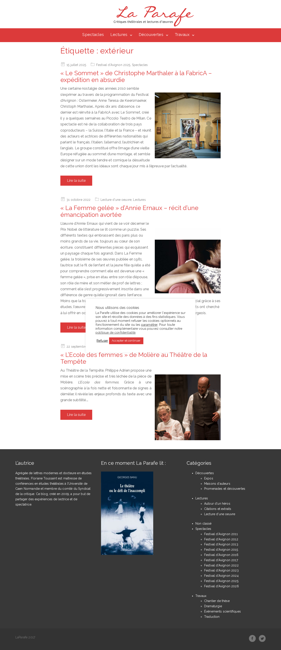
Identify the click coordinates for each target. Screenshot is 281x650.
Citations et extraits (217, 509)
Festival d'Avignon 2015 (221, 549)
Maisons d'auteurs (217, 483)
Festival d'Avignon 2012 (221, 539)
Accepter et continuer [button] (126, 340)
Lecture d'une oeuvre (116, 199)
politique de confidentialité (115, 332)
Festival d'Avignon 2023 (221, 570)
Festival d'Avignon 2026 (221, 586)
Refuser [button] (102, 340)
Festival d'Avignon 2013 (221, 544)
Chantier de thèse (217, 601)
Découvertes (151, 34)
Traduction (212, 616)
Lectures (118, 34)
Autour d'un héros (217, 503)
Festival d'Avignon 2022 (221, 565)
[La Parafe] (152, 16)
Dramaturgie (213, 606)
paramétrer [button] (149, 324)
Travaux (182, 34)
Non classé (203, 523)
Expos (208, 478)
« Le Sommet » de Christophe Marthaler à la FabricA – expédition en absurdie (136, 76)
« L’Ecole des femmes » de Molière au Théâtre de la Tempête (133, 358)
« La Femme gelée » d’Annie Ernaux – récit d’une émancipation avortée (129, 211)
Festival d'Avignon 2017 (221, 560)
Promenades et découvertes (224, 488)
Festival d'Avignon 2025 (113, 65)
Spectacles (93, 34)
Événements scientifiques (222, 611)
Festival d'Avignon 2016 (221, 555)
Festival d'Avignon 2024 (221, 575)
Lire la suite (76, 180)
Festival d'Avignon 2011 (221, 534)
